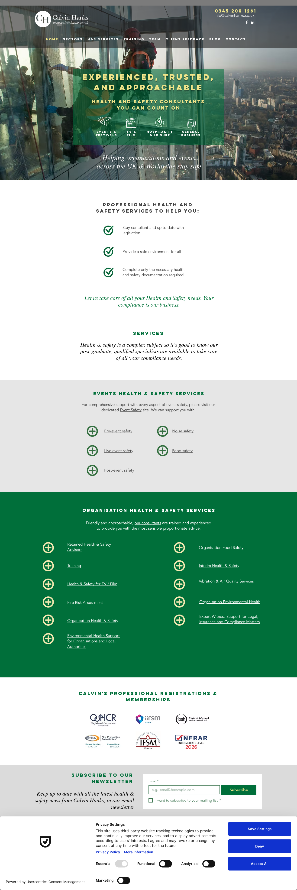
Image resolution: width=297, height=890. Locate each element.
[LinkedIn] (252, 22)
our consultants (148, 523)
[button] (103, 39)
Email (153, 781)
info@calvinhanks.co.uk (233, 15)
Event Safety (131, 410)
